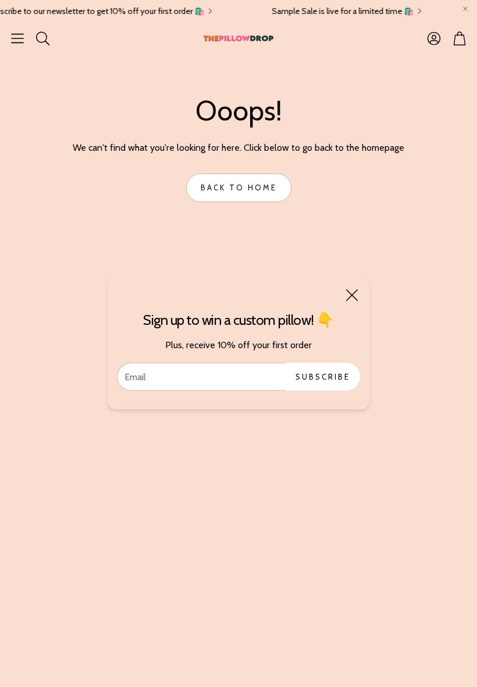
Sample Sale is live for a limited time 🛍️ (338, 11)
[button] (17, 38)
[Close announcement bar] (465, 8)
